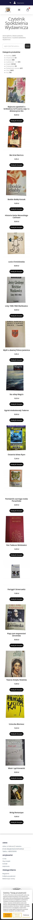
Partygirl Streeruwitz (16, 589)
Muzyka (8, 60)
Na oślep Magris (16, 394)
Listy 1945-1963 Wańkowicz (16, 306)
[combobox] (13, 46)
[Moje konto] (15, 3)
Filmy (8, 70)
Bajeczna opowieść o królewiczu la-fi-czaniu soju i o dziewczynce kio (16, 109)
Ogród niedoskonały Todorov (16, 410)
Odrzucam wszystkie (17, 915)
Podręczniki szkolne (13, 68)
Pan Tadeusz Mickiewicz (16, 545)
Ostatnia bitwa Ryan (16, 454)
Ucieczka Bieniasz (16, 724)
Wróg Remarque (16, 812)
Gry (7, 72)
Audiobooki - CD (11, 62)
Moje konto (20, 3)
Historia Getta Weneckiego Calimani (16, 216)
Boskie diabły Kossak (16, 199)
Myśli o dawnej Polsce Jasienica (16, 350)
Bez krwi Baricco (16, 155)
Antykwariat (10, 58)
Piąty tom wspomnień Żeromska (16, 634)
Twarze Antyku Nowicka (16, 680)
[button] (10, 2)
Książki (8, 64)
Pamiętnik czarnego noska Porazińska (16, 500)
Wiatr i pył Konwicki (16, 768)
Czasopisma (10, 66)
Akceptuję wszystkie (7, 915)
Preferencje (26, 915)
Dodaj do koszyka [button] (16, 121)
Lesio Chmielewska (16, 262)
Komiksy (9, 55)
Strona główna (7, 36)
